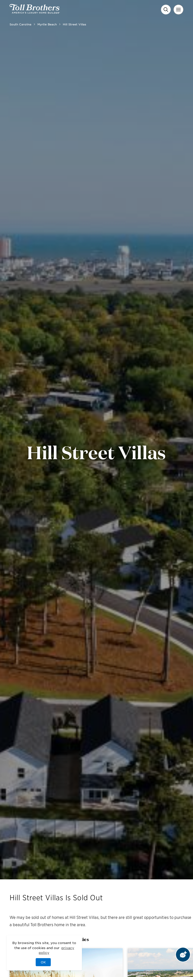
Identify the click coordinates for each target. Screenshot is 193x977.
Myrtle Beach (47, 24)
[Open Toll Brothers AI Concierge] (182, 954)
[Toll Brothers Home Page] (35, 11)
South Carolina (20, 24)
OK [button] (43, 962)
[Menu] (178, 10)
